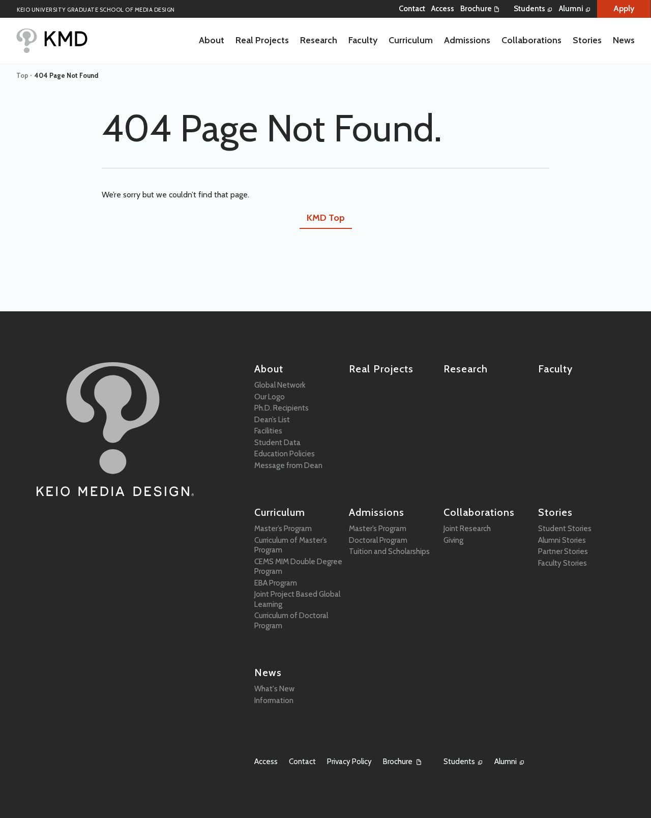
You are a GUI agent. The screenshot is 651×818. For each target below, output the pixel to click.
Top (22, 75)
